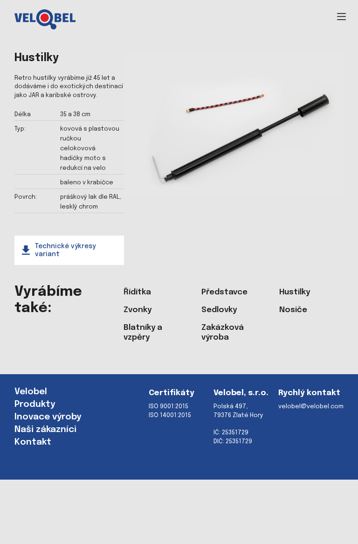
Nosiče (293, 310)
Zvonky (137, 310)
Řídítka (137, 292)
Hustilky (294, 292)
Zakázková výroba (222, 333)
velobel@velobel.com (311, 407)
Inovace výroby (47, 417)
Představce (224, 292)
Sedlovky (219, 310)
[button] (341, 16)
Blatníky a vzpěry (143, 333)
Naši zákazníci (45, 429)
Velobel (30, 392)
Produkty (34, 404)
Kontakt (32, 442)
